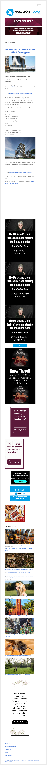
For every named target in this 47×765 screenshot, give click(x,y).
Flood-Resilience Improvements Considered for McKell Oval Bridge (18, 572)
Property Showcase (8, 755)
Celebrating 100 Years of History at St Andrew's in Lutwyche (16, 616)
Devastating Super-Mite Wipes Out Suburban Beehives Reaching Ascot (18, 655)
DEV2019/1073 (22, 99)
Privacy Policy (7, 760)
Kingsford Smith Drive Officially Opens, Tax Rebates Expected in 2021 (21, 172)
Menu (39, 4)
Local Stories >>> (20, 345)
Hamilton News (7, 743)
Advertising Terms (23, 760)
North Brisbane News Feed (10, 526)
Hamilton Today (7, 759)
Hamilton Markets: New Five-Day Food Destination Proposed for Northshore (19, 569)
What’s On (6, 752)
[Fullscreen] (34, 403)
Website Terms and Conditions (14, 760)
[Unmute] (29, 403)
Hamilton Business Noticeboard (10, 746)
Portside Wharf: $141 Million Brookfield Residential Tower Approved (20, 51)
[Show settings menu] (31, 403)
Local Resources (8, 749)
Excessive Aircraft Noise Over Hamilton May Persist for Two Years (20, 93)
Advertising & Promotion (8, 761)
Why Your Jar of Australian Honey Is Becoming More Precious (16, 545)
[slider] (18, 403)
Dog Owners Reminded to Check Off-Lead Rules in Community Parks (17, 674)
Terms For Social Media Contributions (33, 760)
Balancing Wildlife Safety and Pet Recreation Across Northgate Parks (18, 597)
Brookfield (14, 86)
